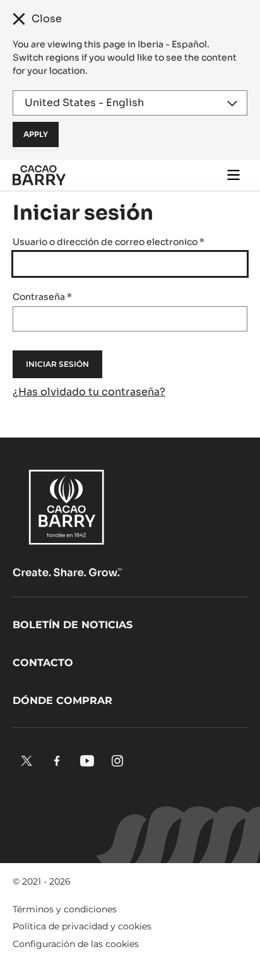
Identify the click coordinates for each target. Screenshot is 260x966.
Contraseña (42, 296)
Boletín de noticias (73, 625)
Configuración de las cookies (76, 944)
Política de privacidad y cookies (82, 926)
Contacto (43, 663)
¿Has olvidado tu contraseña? (89, 391)
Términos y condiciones (65, 909)
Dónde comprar (62, 701)
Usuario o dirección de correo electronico (108, 241)
